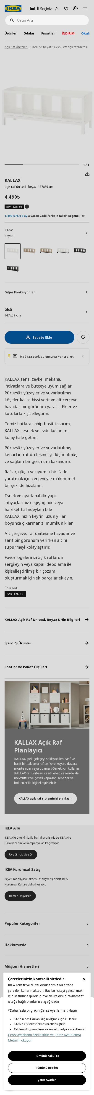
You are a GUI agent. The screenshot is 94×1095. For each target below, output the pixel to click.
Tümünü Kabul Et (47, 1056)
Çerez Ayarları (47, 1080)
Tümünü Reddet (47, 1068)
